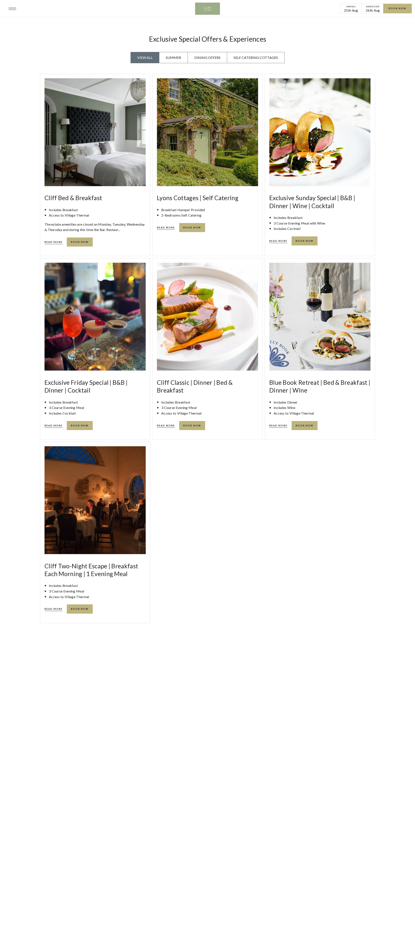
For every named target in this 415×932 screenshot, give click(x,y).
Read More (53, 241)
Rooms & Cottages (36, 8)
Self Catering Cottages (256, 57)
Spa (91, 8)
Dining (77, 8)
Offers (62, 8)
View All (145, 57)
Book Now (397, 8)
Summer (173, 57)
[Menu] (12, 8)
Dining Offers (207, 57)
